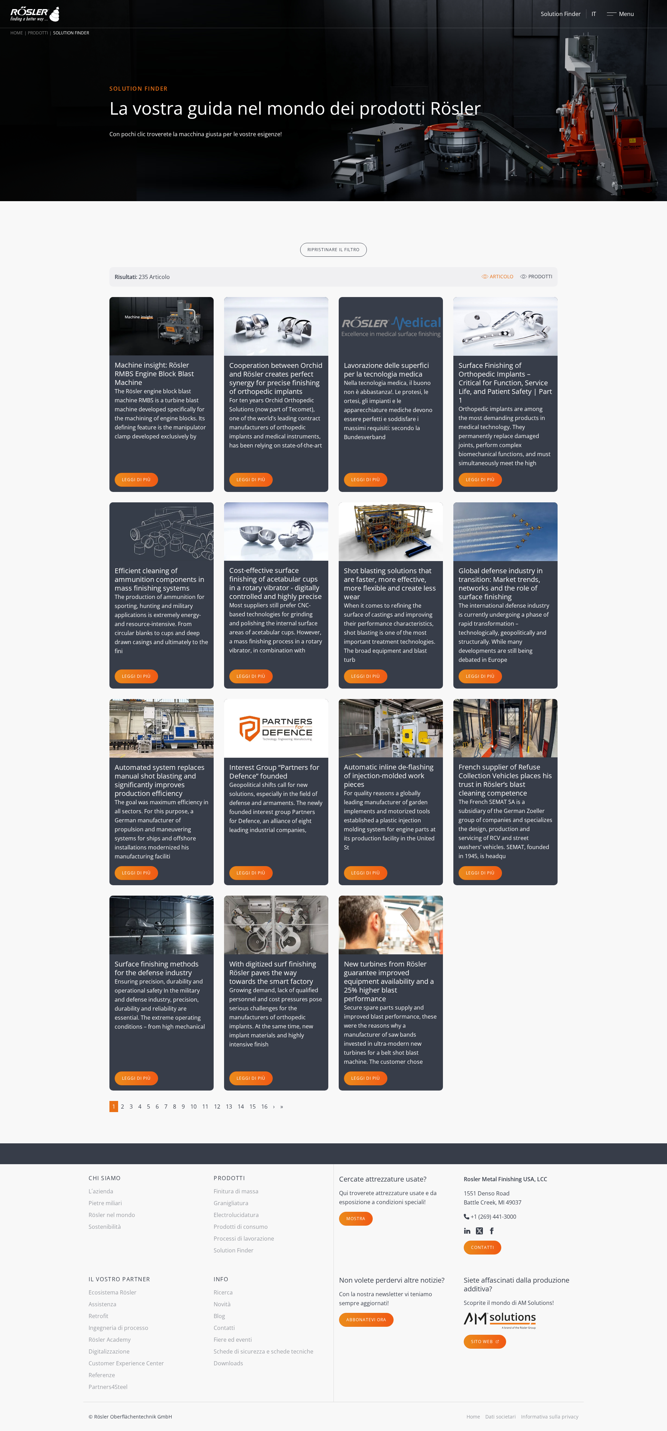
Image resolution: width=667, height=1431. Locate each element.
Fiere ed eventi (233, 1339)
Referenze (102, 1375)
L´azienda (101, 1191)
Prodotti (38, 33)
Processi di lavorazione (244, 1238)
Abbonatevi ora (366, 1320)
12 (217, 1106)
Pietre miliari (105, 1203)
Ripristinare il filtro (333, 250)
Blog (219, 1316)
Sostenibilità (105, 1227)
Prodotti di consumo (241, 1227)
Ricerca (223, 1292)
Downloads (228, 1363)
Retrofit (98, 1316)
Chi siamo (105, 1178)
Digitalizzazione (109, 1351)
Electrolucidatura (236, 1215)
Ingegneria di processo (118, 1328)
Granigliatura (231, 1203)
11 (205, 1106)
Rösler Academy (110, 1339)
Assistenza (102, 1304)
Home (16, 33)
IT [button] (594, 14)
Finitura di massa (236, 1191)
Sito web (482, 1341)
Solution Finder (561, 14)
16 (264, 1106)
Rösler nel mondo (112, 1215)
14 (241, 1106)
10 (193, 1106)
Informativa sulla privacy (549, 1416)
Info (221, 1279)
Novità (222, 1304)
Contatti (482, 1247)
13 (229, 1106)
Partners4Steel (108, 1387)
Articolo (500, 276)
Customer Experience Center (126, 1363)
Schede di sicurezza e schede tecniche (263, 1351)
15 (252, 1106)
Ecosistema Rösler (113, 1292)
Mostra (355, 1219)
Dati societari (500, 1416)
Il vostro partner (119, 1279)
